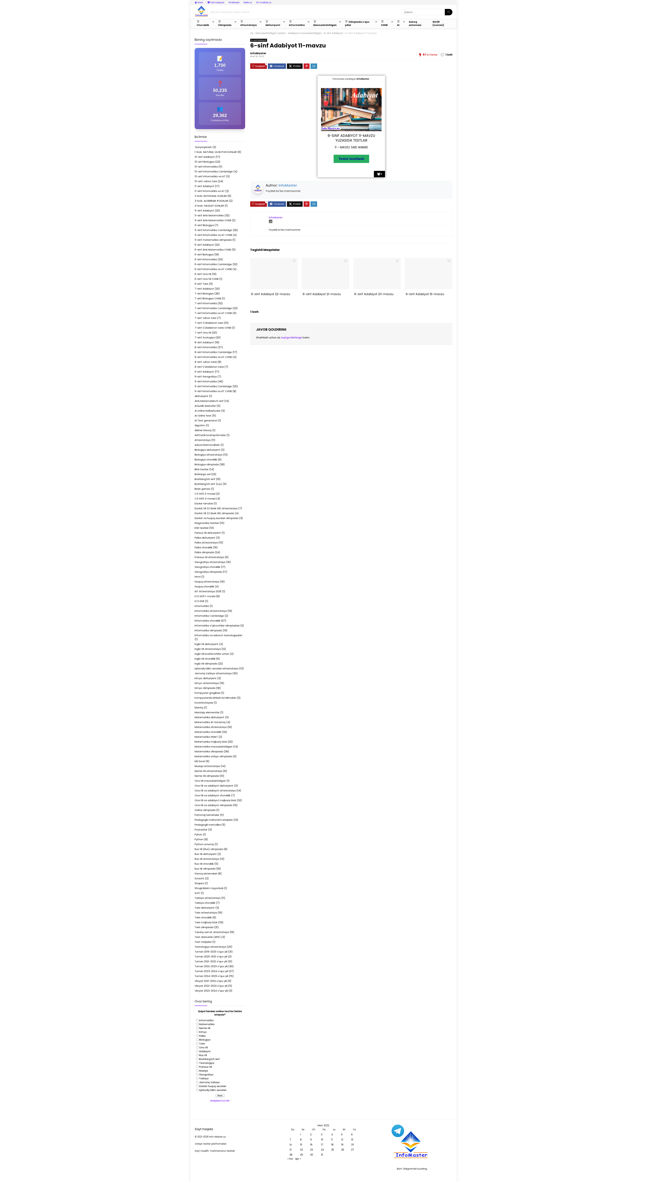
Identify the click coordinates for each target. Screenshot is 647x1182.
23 (311, 1149)
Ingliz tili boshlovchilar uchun (212, 654)
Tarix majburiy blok (206, 922)
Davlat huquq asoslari (212, 1086)
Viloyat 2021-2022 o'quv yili (211, 981)
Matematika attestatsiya (211, 727)
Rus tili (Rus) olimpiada (209, 849)
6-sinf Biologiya (204, 254)
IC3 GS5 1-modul (205, 596)
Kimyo (203, 1032)
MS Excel (200, 761)
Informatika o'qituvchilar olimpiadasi (217, 625)
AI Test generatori (206, 420)
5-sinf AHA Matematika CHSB (213, 220)
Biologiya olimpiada (207, 464)
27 (352, 1149)
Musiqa (203, 1070)
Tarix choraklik (203, 917)
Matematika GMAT (206, 737)
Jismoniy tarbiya (209, 1082)
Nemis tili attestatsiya (208, 771)
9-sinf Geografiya (206, 376)
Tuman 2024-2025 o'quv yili (211, 976)
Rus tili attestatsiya (207, 859)
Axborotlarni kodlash (207, 445)
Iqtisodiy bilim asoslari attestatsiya (216, 668)
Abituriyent (201, 396)
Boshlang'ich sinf (205, 479)
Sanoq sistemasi (415, 23)
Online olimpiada (205, 810)
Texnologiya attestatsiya (210, 946)
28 (290, 1154)
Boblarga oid (202, 474)
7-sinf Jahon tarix (205, 318)
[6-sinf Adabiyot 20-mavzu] (377, 260)
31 (322, 1154)
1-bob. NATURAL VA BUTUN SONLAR (216, 152)
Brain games (202, 489)
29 (301, 1154)
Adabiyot (205, 1051)
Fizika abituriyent (205, 537)
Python (199, 839)
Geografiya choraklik (207, 567)
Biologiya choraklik (206, 459)
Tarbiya (203, 1078)
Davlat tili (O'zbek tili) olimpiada (214, 513)
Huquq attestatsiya (207, 581)
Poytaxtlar (201, 829)
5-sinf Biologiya (204, 225)
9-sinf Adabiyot (204, 371)
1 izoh (448, 54)
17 (322, 1144)
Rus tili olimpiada (205, 868)
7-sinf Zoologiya (205, 337)
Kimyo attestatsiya (207, 683)
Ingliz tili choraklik (205, 658)
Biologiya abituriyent (207, 450)
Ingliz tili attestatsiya (208, 649)
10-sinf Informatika (206, 166)
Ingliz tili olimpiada (206, 663)
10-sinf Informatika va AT (210, 176)
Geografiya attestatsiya (210, 562)
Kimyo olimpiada (205, 688)
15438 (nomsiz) (438, 23)
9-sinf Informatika (206, 381)
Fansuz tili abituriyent (208, 533)
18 (332, 1144)
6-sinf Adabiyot (333, 33)
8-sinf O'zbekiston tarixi (209, 367)
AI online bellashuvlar (207, 410)
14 (290, 1144)
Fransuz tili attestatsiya (209, 557)
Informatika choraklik (207, 620)
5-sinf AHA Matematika (209, 215)
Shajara (199, 883)
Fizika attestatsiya (206, 542)
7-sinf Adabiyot (204, 288)
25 (332, 1149)
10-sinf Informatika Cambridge (214, 171)
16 (311, 1144)
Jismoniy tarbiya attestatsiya (213, 673)
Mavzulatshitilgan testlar (270, 33)
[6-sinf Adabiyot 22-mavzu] (274, 260)
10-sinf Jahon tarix (206, 181)
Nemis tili (204, 1028)
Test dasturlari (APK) (208, 937)
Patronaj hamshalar (207, 815)
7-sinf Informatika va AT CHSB (213, 313)
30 (311, 1154)
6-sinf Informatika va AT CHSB (213, 269)
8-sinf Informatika (206, 347)
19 (342, 1144)
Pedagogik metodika (208, 824)
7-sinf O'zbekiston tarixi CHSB (213, 327)
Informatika (202, 606)
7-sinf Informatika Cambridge (213, 308)
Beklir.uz (248, 2)
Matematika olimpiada (209, 751)
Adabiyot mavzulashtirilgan (304, 33)
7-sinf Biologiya (204, 293)
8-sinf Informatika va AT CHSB (213, 357)
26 (342, 1149)
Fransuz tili (205, 1067)
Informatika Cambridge (209, 616)
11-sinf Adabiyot (204, 186)
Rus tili (203, 1055)
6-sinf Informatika (206, 259)
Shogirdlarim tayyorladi (209, 888)
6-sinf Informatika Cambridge (213, 264)
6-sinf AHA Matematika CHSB (213, 249)
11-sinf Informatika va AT (210, 191)
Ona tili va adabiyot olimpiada (213, 805)
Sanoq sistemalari (206, 873)
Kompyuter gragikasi (207, 693)
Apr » (298, 1158)
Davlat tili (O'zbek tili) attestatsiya (216, 508)
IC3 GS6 (199, 601)
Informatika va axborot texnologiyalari (218, 635)
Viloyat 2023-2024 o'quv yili (211, 990)
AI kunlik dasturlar (205, 406)
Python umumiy (204, 844)
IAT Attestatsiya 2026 (208, 591)
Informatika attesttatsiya (211, 611)
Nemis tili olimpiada (207, 776)
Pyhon (198, 834)
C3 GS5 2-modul (205, 493)
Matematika (206, 1024)
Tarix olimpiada (204, 927)
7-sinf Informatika (206, 303)
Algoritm (200, 425)
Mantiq (199, 707)
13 (352, 1139)
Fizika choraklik (203, 547)
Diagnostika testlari (207, 523)
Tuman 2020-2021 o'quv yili (211, 956)
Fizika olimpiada (204, 552)
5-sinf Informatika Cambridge (213, 230)
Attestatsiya (203, 440)
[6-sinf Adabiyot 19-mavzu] (428, 260)
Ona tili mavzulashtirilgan (210, 781)
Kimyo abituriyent (206, 678)
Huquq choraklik (204, 586)
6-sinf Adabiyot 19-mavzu (424, 294)
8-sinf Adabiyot (204, 342)
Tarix (202, 1043)
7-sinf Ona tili (203, 332)
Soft (197, 893)
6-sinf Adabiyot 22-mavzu (270, 294)
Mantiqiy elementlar (207, 712)
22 (301, 1149)
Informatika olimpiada (208, 630)
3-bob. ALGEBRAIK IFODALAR (211, 201)
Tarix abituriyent (205, 907)
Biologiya (204, 1039)
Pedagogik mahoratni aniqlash (214, 820)
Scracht (199, 878)
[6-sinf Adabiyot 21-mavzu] (325, 260)
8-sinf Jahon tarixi (206, 362)
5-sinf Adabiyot (204, 210)
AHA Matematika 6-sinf (209, 401)
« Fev (290, 1158)
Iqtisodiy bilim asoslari (212, 1090)
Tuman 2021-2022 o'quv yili (211, 961)
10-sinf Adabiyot (205, 157)
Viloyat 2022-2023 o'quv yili (211, 986)
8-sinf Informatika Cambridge (213, 352)
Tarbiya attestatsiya (208, 898)
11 (332, 1139)
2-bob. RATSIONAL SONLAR (211, 196)
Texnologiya (206, 1063)
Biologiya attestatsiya (208, 454)
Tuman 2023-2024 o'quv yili (211, 971)
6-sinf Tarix (201, 284)
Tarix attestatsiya (206, 912)
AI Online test (203, 415)
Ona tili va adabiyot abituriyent (214, 785)
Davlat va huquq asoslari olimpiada (216, 518)
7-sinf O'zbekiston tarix (209, 323)
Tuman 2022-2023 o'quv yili (211, 966)
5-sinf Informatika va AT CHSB (213, 235)
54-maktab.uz (263, 2)
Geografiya (206, 1074)
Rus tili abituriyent (206, 854)
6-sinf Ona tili (203, 274)
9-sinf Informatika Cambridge (213, 386)
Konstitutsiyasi (204, 702)
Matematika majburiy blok (211, 741)
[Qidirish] (448, 12)
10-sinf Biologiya (204, 161)
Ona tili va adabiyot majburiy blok (215, 800)
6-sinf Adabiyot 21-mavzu (321, 294)
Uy (251, 33)
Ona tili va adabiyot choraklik (212, 795)
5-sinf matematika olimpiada (213, 240)
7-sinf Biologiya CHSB (208, 298)
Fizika (202, 1036)
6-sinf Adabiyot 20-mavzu (373, 294)
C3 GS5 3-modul (205, 498)
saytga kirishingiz (291, 337)
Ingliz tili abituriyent (206, 644)
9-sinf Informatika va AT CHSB (213, 391)
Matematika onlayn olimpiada (213, 756)
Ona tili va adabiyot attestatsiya (215, 790)
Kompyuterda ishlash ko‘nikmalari (215, 698)
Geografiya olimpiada (208, 572)
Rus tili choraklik (204, 863)
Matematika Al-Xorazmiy (210, 722)
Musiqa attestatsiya (207, 766)
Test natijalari (203, 942)
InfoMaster (234, 2)
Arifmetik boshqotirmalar (210, 435)
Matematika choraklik (208, 732)
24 (322, 1149)
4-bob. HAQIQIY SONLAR (209, 205)
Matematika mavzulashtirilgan (214, 746)
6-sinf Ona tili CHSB (207, 279)
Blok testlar (202, 469)
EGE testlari (202, 528)
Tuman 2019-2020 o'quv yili (211, 951)
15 (301, 1144)
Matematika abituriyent (209, 717)
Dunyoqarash (203, 147)
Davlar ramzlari (204, 503)
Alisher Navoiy (203, 430)
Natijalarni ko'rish (220, 1100)
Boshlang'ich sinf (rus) (208, 484)
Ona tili (203, 1047)
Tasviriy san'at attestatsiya (212, 932)
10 (322, 1139)
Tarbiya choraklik (205, 903)
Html (198, 576)
